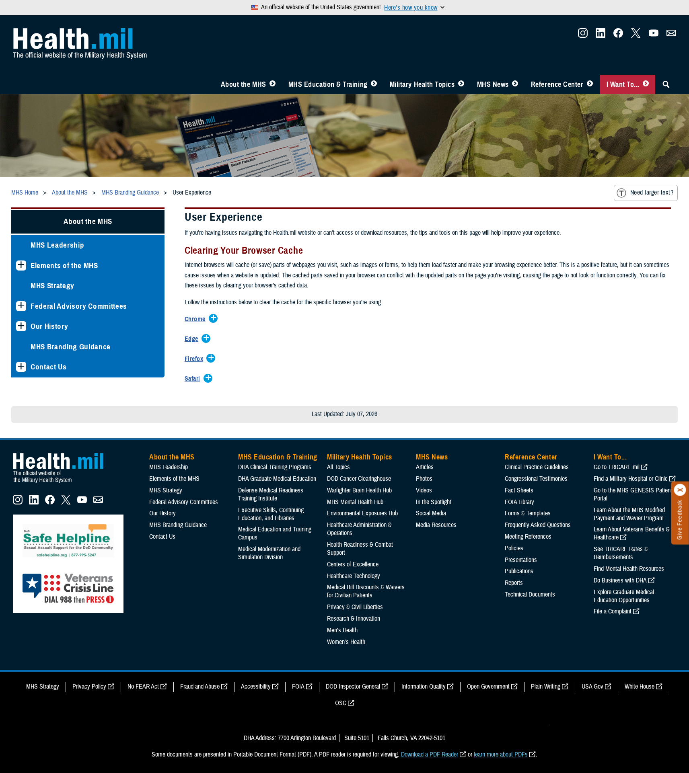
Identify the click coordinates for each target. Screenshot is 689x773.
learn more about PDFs (501, 754)
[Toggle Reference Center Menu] (590, 84)
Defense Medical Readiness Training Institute (270, 494)
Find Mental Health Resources (629, 569)
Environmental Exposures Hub (362, 513)
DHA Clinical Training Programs (274, 467)
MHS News (493, 84)
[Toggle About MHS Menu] (272, 84)
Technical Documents (530, 595)
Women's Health (346, 642)
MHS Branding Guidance (71, 346)
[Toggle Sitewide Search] (666, 84)
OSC (340, 703)
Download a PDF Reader (429, 754)
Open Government (488, 687)
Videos (424, 490)
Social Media (431, 513)
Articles (425, 467)
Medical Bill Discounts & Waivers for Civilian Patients (366, 591)
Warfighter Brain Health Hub (359, 490)
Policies (514, 548)
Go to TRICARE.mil (617, 467)
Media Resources (436, 525)
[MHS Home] (63, 483)
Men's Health (342, 630)
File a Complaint (612, 611)
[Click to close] (680, 490)
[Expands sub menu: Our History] (21, 326)
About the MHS (243, 84)
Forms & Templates (528, 513)
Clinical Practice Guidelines (537, 467)
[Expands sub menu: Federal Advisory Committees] (21, 306)
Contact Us (49, 366)
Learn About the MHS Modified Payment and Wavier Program (629, 514)
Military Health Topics (422, 84)
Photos (424, 479)
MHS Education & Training (328, 84)
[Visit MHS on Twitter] (636, 35)
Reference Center (557, 84)
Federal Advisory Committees (79, 306)
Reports (514, 583)
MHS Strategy (52, 285)
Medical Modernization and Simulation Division (269, 553)
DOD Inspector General (353, 687)
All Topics (338, 467)
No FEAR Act (143, 687)
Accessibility (256, 687)
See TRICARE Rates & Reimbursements (621, 553)
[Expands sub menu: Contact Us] (21, 367)
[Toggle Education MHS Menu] (374, 84)
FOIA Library (519, 502)
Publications (519, 571)
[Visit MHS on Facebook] (618, 35)
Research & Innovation (353, 619)
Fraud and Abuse (200, 687)
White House (639, 687)
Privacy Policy (89, 687)
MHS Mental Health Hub (355, 502)
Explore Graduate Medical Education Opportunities (624, 596)
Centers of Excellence (352, 564)
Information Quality (423, 687)
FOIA (298, 687)
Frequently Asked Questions (538, 525)
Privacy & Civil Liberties (355, 607)
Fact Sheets (519, 490)
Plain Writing (545, 687)
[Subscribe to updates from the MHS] (671, 35)
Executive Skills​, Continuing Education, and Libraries (271, 514)
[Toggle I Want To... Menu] (646, 84)
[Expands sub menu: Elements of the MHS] (21, 265)
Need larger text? (651, 193)
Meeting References (528, 537)
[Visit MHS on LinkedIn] (600, 35)
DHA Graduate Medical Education (277, 479)
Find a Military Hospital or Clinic (631, 479)
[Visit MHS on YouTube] (653, 35)
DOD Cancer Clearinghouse (359, 479)
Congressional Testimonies (536, 479)
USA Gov (592, 687)
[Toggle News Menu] (515, 84)
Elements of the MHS (64, 265)
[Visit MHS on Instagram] (583, 35)
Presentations (521, 560)
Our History (49, 326)
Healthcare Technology (353, 576)
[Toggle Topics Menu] (461, 84)
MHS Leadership (57, 245)
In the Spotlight (433, 502)
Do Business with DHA (620, 580)
